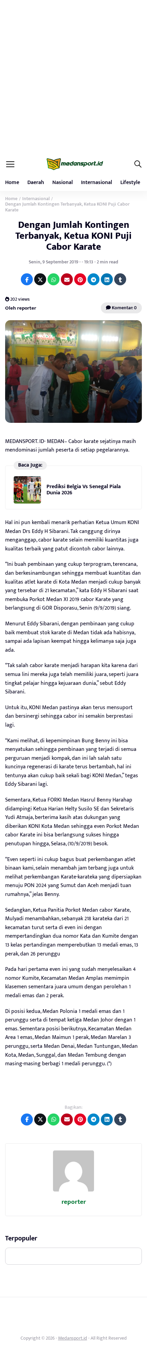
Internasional (96, 182)
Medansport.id (72, 1338)
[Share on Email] (67, 279)
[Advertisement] (73, 77)
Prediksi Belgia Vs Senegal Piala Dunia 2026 (83, 489)
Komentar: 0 (124, 308)
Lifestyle (130, 182)
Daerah (35, 182)
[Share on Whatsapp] (53, 279)
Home (12, 182)
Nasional (62, 182)
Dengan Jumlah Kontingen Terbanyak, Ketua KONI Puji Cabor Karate (73, 236)
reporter (74, 1202)
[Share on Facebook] (27, 279)
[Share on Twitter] (40, 279)
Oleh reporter (20, 308)
